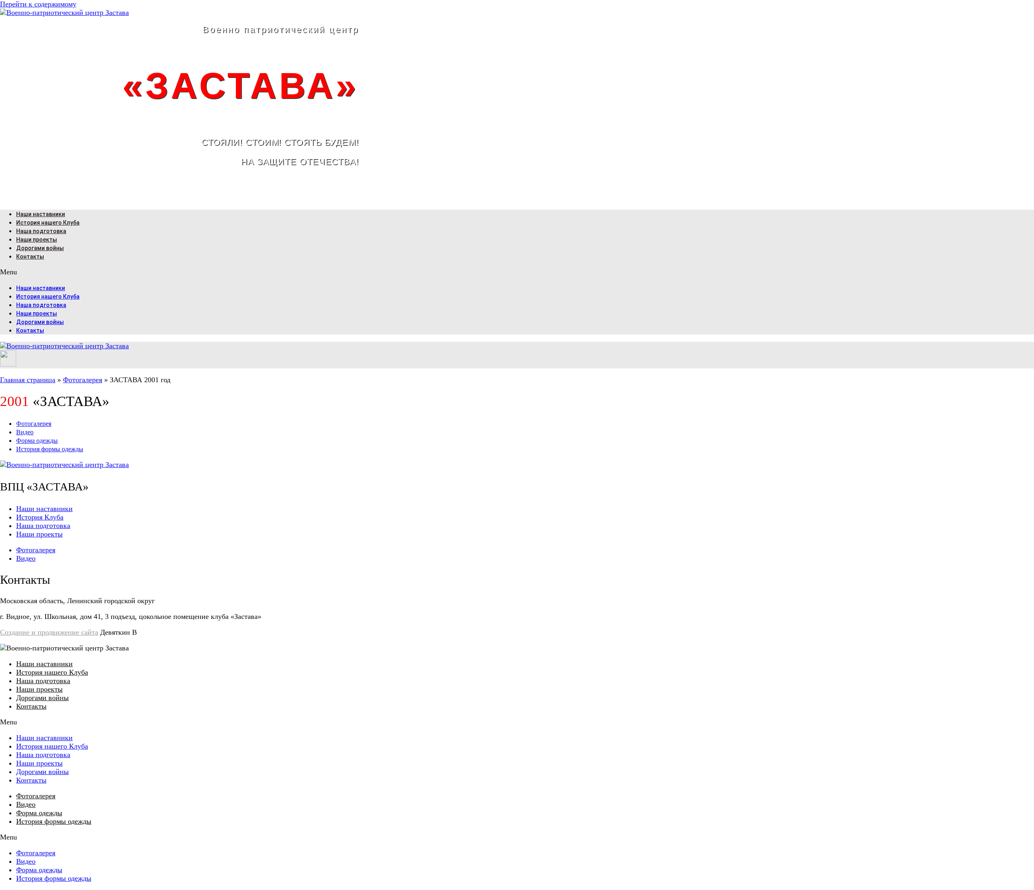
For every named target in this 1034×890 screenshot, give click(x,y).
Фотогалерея (82, 380)
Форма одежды (37, 440)
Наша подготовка (41, 231)
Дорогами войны (40, 248)
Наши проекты (36, 239)
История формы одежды (49, 449)
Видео (25, 432)
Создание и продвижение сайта (49, 632)
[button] (517, 272)
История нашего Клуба (48, 222)
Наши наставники (40, 214)
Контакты (30, 256)
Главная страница (27, 380)
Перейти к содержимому (38, 4)
